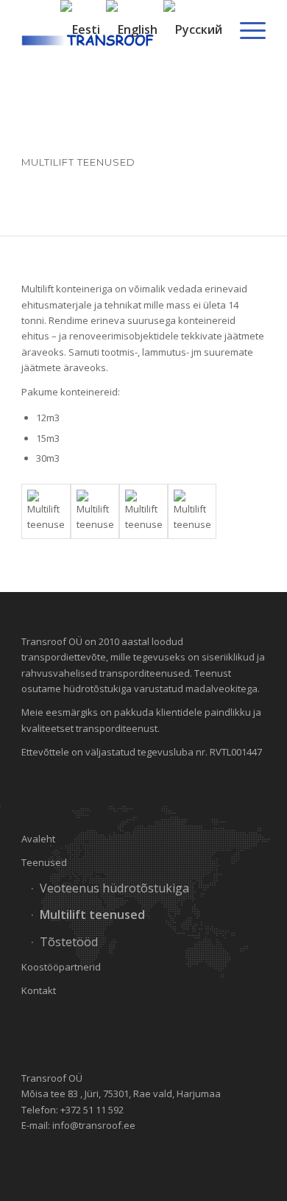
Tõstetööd (69, 942)
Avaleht (38, 838)
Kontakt (38, 990)
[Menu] (245, 29)
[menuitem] (245, 29)
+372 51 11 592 (92, 1109)
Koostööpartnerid (61, 966)
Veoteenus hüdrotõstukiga (114, 888)
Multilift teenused (92, 914)
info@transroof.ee (93, 1125)
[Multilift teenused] (45, 511)
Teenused (44, 862)
